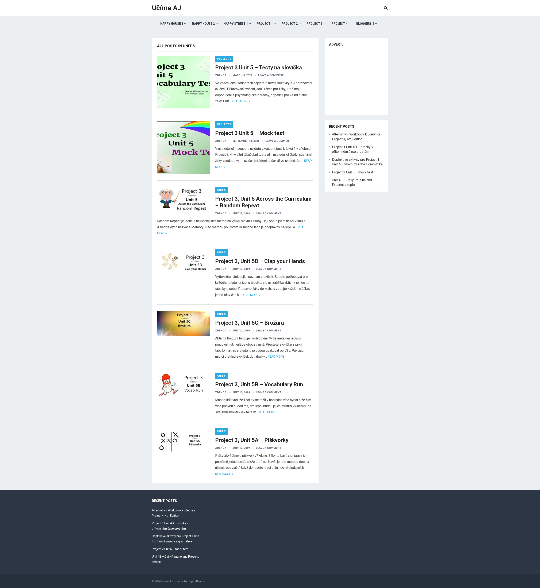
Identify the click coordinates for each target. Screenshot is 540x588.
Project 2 (290, 23)
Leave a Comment (271, 75)
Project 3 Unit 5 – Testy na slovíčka (258, 67)
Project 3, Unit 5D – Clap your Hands (260, 261)
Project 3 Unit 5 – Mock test (249, 133)
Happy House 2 (203, 23)
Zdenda (220, 75)
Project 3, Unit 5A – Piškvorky (251, 440)
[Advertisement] (364, 79)
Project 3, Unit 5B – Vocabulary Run (259, 384)
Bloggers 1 (365, 23)
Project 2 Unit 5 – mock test (352, 172)
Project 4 (339, 23)
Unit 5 (221, 190)
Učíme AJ (166, 8)
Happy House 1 (171, 23)
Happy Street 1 (236, 23)
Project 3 (314, 23)
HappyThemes (196, 581)
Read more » (241, 101)
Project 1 (265, 23)
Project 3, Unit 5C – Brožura (249, 323)
